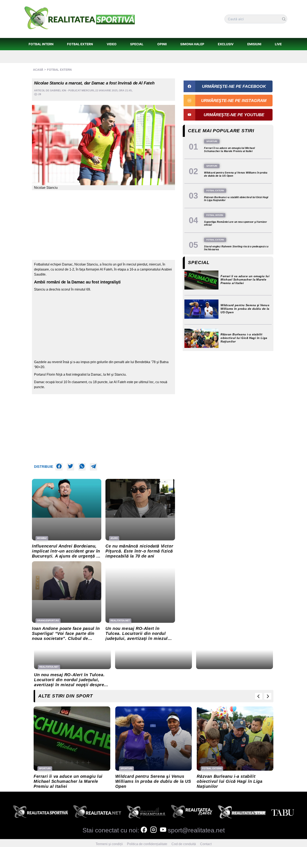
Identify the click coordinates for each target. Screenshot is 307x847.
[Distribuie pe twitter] (70, 467)
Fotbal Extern (59, 69)
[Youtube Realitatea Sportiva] (163, 830)
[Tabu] (283, 812)
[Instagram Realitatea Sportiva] (153, 830)
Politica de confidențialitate (147, 844)
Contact (206, 844)
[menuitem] (41, 44)
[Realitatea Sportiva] (40, 812)
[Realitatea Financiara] (146, 812)
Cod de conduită (183, 844)
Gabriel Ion (58, 90)
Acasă (38, 69)
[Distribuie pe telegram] (93, 467)
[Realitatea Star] (242, 812)
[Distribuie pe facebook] (59, 467)
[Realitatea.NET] (97, 812)
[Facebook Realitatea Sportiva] (144, 830)
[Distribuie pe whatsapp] (82, 467)
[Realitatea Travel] (191, 812)
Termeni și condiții (109, 844)
